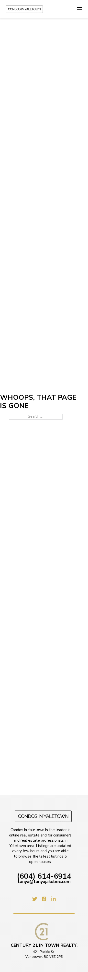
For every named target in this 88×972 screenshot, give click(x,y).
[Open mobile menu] (79, 8)
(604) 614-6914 (44, 876)
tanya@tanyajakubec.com (44, 882)
